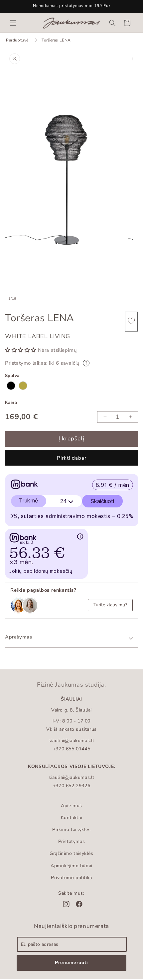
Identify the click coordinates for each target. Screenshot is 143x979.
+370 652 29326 (71, 786)
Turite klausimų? (110, 605)
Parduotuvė (17, 40)
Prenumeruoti (71, 962)
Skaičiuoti (102, 501)
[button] (13, 23)
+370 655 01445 (71, 749)
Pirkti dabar (71, 458)
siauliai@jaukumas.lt (71, 740)
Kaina (11, 403)
